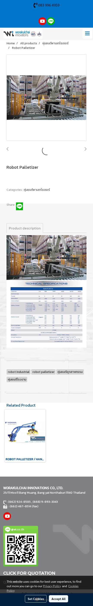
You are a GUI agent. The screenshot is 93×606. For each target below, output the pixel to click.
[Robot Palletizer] (46, 98)
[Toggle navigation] (87, 33)
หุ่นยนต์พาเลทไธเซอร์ (37, 190)
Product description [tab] (25, 228)
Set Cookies (36, 599)
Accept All (58, 599)
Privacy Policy (52, 586)
